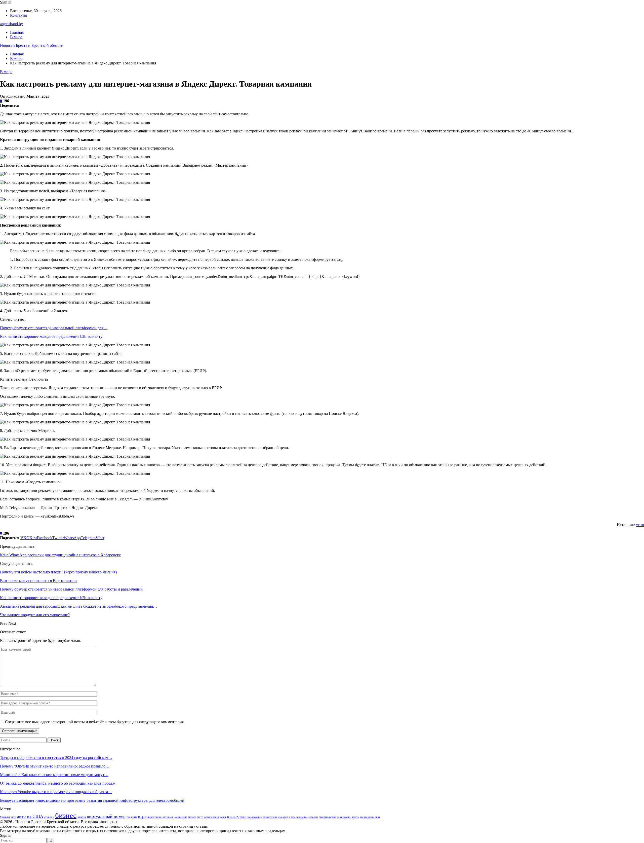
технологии (344, 817)
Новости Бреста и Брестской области (31, 45)
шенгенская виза (370, 817)
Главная (17, 32)
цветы (355, 817)
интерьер (168, 817)
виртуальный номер (106, 816)
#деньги (5, 817)
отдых (233, 816)
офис (243, 817)
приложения (254, 817)
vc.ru (640, 525)
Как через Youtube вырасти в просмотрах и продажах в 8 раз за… (56, 792)
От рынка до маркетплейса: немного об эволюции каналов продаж (57, 783)
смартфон (284, 817)
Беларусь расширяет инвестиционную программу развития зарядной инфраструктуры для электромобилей (92, 800)
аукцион (49, 817)
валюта (81, 817)
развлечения (270, 817)
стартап (313, 817)
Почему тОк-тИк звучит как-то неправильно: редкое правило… (54, 766)
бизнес (65, 815)
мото (200, 817)
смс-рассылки (299, 817)
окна (223, 817)
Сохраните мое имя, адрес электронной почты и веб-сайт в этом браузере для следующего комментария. (95, 722)
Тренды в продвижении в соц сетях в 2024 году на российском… (56, 757)
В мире (16, 37)
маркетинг (181, 817)
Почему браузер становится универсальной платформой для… (53, 328)
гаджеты (132, 817)
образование (211, 817)
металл (192, 817)
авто (13, 817)
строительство (327, 817)
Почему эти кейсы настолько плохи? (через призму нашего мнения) (58, 572)
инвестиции (154, 817)
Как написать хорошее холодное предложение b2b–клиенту (51, 336)
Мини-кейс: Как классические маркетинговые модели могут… (54, 775)
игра (142, 816)
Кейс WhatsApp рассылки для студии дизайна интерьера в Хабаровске (60, 555)
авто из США (30, 816)
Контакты (18, 15)
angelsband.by (11, 24)
